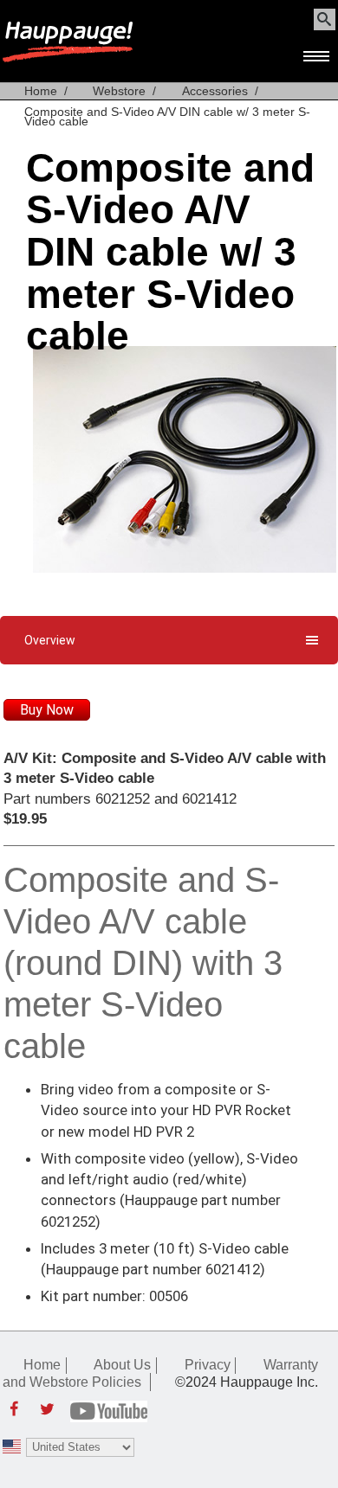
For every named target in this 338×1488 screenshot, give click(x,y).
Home (40, 91)
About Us (122, 1364)
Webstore (119, 91)
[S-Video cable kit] (184, 568)
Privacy (208, 1364)
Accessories (215, 91)
